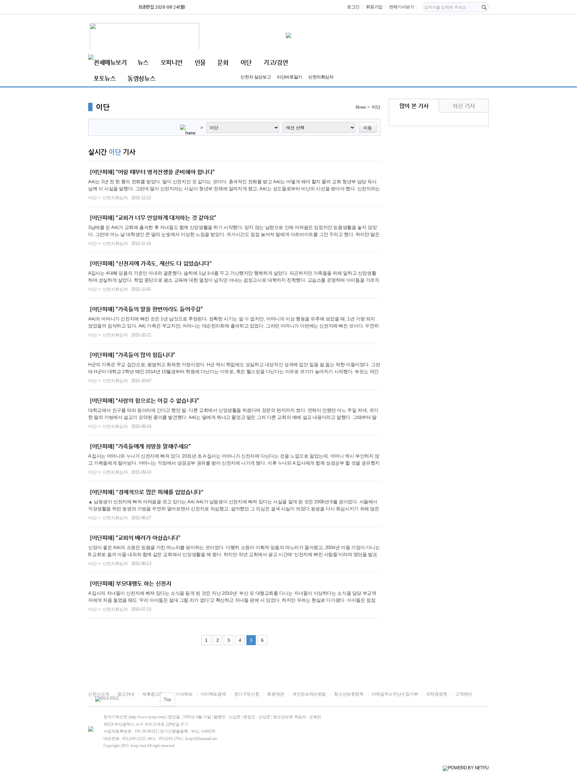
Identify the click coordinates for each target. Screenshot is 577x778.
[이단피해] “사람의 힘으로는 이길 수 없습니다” (144, 400)
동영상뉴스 (141, 78)
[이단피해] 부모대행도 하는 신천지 (130, 583)
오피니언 (172, 62)
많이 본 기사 (413, 105)
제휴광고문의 (154, 694)
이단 (245, 62)
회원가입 (374, 6)
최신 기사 (463, 105)
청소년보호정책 (348, 694)
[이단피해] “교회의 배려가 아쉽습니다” (135, 537)
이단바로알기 (289, 76)
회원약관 (275, 694)
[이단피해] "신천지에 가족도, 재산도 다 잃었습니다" (150, 263)
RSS (114, 698)
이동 (367, 127)
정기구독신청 (246, 694)
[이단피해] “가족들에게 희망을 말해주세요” (140, 446)
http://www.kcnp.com (147, 717)
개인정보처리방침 (309, 694)
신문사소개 (98, 694)
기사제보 (184, 694)
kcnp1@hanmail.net (201, 738)
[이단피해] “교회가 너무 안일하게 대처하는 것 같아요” (153, 217)
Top (167, 699)
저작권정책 (436, 694)
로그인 (353, 6)
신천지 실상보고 (255, 76)
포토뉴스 (104, 78)
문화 (222, 62)
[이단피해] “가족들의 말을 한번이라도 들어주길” (146, 309)
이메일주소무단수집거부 (395, 694)
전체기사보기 (401, 6)
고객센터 (463, 694)
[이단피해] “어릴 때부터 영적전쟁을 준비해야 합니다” (152, 172)
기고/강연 (275, 62)
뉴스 (143, 62)
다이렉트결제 (213, 694)
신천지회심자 (321, 76)
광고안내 (125, 694)
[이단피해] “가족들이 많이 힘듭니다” (132, 354)
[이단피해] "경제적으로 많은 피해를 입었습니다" (146, 492)
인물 (200, 62)
